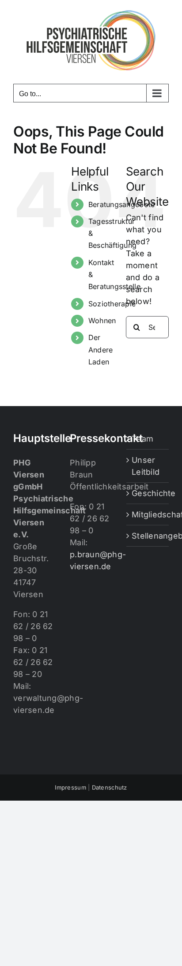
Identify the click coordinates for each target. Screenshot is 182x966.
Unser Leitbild (145, 466)
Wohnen (102, 320)
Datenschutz (109, 787)
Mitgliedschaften (148, 514)
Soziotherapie (112, 303)
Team (142, 438)
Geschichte (148, 493)
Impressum (70, 787)
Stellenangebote (148, 535)
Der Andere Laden (100, 349)
